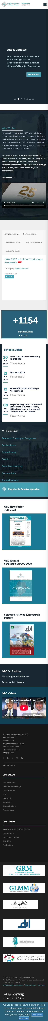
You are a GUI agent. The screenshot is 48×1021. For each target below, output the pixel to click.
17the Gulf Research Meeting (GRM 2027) (25, 296)
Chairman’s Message (12, 725)
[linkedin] (8, 697)
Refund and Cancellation (13, 924)
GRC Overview (9, 721)
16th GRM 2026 (17, 311)
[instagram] (17, 697)
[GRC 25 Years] (13, 934)
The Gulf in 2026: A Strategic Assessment (24, 328)
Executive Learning (12, 405)
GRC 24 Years (9, 729)
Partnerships (9, 412)
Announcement (22, 207)
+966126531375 (13, 688)
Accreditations (10, 419)
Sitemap (41, 924)
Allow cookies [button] (37, 1015)
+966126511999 (12, 685)
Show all (9, 215)
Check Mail (10, 704)
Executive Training (11, 776)
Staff (5, 733)
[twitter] (13, 697)
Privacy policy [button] (24, 1018)
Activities (7, 780)
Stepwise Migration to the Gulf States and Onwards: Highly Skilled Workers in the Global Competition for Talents (26, 347)
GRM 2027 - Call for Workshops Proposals (24, 200)
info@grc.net (8, 691)
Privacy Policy (31, 924)
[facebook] (4, 697)
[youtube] (22, 697)
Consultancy (9, 391)
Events (5, 398)
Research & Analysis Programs (19, 377)
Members (7, 741)
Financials (7, 737)
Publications (9, 384)
